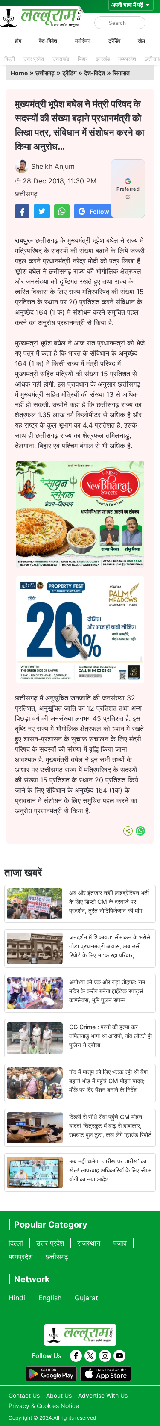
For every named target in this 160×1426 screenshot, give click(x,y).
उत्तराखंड (60, 59)
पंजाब (120, 1243)
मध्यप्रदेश (127, 59)
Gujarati (87, 1297)
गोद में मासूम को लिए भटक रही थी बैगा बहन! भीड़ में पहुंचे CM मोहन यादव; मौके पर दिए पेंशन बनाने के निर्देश (108, 1080)
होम (18, 41)
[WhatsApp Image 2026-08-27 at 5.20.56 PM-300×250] (80, 680)
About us (59, 1395)
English (49, 1297)
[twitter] (90, 1355)
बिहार (82, 59)
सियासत (121, 73)
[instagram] (105, 1355)
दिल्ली (9, 59)
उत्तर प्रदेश (33, 59)
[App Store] (105, 1374)
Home (19, 73)
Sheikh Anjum (53, 166)
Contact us (24, 1395)
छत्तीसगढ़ (45, 73)
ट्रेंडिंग (114, 41)
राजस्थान (88, 1243)
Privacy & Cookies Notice (44, 1405)
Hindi (17, 1297)
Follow (99, 211)
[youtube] (119, 1355)
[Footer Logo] (80, 1335)
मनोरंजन (82, 41)
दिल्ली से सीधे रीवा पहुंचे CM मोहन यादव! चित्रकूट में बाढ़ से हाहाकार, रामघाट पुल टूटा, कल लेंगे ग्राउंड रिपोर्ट (110, 1125)
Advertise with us (103, 1395)
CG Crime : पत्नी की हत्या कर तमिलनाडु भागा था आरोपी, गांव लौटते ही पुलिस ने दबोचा (110, 1035)
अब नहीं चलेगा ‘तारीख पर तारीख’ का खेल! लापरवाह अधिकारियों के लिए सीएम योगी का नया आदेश (110, 1170)
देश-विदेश (48, 41)
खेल (141, 41)
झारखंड (103, 59)
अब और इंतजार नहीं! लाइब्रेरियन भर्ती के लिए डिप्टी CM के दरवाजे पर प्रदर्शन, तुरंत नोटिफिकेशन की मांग (109, 901)
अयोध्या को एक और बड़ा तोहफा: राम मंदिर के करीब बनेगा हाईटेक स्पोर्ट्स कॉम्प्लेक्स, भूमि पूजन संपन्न (107, 991)
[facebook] (76, 1355)
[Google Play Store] (51, 1374)
